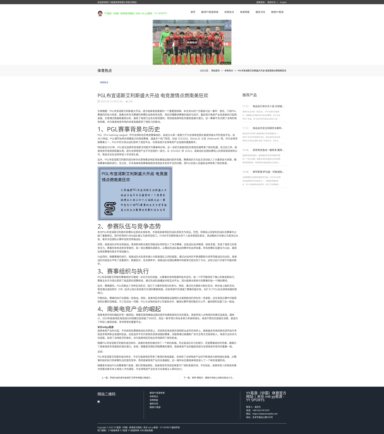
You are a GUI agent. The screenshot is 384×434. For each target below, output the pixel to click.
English (283, 2)
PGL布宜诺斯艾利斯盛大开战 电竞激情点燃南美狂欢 (262, 70)
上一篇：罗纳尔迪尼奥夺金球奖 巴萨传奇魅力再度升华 (126, 377)
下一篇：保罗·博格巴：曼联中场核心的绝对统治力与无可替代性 (209, 377)
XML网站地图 (146, 430)
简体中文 (271, 2)
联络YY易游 (155, 407)
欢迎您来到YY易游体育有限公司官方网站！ (118, 2)
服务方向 (154, 403)
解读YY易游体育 (157, 392)
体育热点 (229, 70)
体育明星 (154, 399)
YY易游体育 (113, 430)
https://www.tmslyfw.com (265, 413)
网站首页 (215, 70)
